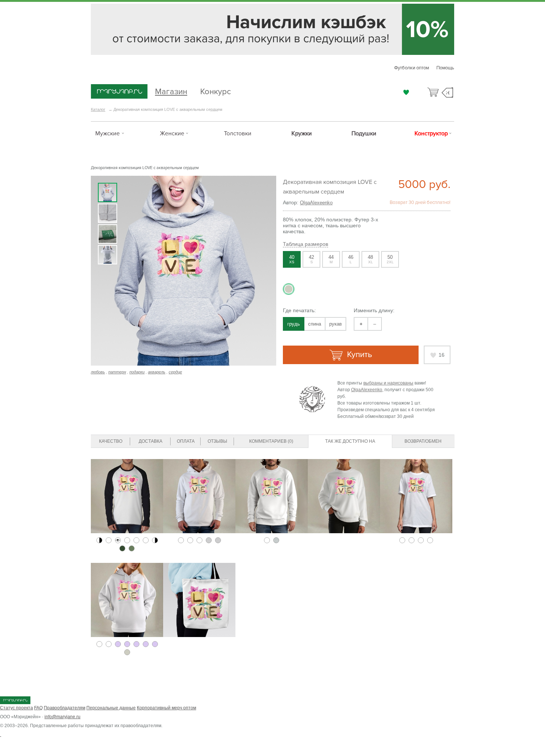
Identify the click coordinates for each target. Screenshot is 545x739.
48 (370, 259)
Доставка (150, 441)
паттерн (117, 372)
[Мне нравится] (406, 92)
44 (331, 259)
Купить (358, 355)
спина (314, 324)
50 (390, 259)
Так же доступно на (350, 441)
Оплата (186, 441)
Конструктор (431, 133)
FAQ (38, 707)
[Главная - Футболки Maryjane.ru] (119, 92)
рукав (335, 324)
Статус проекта (16, 707)
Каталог (98, 109)
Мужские (107, 133)
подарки (137, 372)
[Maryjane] (15, 702)
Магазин (171, 91)
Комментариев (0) (271, 441)
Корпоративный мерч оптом (166, 707)
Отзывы (217, 441)
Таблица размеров (305, 244)
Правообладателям (64, 707)
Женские (172, 133)
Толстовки (237, 133)
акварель (156, 372)
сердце (175, 372)
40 (291, 259)
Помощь (445, 68)
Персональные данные (111, 707)
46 (350, 259)
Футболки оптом (411, 68)
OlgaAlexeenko (316, 202)
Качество (110, 441)
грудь (293, 324)
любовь (98, 372)
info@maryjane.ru (62, 716)
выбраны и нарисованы (388, 383)
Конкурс (215, 91)
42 (311, 259)
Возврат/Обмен (423, 441)
